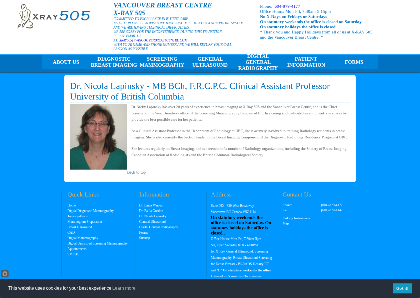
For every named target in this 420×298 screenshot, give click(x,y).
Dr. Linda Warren (151, 205)
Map (286, 223)
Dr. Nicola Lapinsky (153, 216)
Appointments (77, 249)
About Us (66, 62)
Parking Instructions (296, 218)
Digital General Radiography (258, 62)
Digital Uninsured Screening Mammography (97, 243)
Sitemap (144, 238)
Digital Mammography (82, 238)
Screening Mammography (162, 62)
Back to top (136, 172)
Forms (354, 62)
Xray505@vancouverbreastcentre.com (152, 40)
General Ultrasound (210, 62)
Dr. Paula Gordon (151, 211)
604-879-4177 (287, 6)
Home (71, 205)
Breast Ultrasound (79, 227)
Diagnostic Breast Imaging (114, 62)
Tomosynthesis (77, 216)
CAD (71, 233)
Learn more (123, 288)
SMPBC (73, 254)
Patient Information (306, 62)
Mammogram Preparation (84, 222)
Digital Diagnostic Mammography (90, 211)
